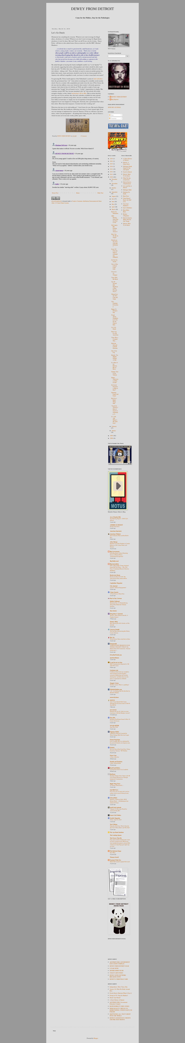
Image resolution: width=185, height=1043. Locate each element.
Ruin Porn (126, 196)
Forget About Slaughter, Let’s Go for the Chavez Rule (114, 320)
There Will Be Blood (114, 278)
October (114, 188)
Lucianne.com (114, 670)
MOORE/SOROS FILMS (117, 970)
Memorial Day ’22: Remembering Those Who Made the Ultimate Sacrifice (119, 604)
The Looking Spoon (115, 835)
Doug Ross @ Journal (116, 614)
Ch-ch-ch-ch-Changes (114, 273)
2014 (111, 166)
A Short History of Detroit (127, 159)
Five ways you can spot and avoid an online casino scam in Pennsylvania (119, 792)
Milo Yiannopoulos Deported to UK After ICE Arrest (119, 664)
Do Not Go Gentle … (114, 260)
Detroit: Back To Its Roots (126, 175)
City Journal (113, 586)
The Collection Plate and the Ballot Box (119, 536)
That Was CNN (114, 727)
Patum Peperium (115, 740)
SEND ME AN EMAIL (114, 107)
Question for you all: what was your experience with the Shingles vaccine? (120, 712)
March (114, 209)
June (113, 201)
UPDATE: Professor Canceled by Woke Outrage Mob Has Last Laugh (119, 734)
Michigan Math (127, 190)
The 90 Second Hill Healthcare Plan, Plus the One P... (114, 286)
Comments (113, 118)
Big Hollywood (114, 561)
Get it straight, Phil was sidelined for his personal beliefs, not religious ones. (120, 742)
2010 (111, 177)
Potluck (112, 748)
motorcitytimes (114, 697)
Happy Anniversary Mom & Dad (114, 380)
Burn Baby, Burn (126, 211)
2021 (111, 161)
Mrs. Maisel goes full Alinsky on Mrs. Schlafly (120, 624)
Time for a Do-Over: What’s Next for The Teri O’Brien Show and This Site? (120, 826)
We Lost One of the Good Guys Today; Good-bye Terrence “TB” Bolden (120, 750)
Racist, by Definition (114, 212)
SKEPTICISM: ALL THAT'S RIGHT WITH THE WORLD (120, 1015)
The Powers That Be (116, 838)
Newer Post (55, 193)
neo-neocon (113, 710)
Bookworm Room (115, 575)
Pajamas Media (114, 732)
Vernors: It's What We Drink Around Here (120, 990)
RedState (112, 774)
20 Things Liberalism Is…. (117, 785)
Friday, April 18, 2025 (116, 820)
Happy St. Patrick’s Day (114, 310)
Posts (111, 115)
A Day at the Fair (114, 757)
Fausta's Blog (114, 622)
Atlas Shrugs (113, 542)
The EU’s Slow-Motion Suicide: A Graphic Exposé (119, 616)
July (113, 199)
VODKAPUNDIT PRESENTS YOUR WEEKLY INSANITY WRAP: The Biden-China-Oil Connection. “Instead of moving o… (120, 647)
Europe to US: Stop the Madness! (119, 995)
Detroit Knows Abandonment (127, 183)
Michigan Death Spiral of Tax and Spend (127, 168)
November (114, 183)
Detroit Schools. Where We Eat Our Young (127, 219)
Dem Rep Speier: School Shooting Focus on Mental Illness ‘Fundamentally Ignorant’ (119, 554)
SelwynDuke (113, 798)
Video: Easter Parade (115, 763)
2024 (111, 158)
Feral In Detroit (127, 172)
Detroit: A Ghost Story (126, 163)
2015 (111, 164)
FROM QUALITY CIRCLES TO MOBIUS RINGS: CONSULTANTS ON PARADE (121, 1010)
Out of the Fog (114, 351)
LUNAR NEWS (114, 968)
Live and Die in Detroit (127, 187)
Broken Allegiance (126, 215)
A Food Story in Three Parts (117, 594)
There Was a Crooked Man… (114, 339)
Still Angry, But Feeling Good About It (114, 228)
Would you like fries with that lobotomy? (114, 243)
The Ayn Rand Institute (117, 832)
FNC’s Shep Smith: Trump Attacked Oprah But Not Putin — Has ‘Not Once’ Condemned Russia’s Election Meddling (119, 568)
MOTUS (112, 700)
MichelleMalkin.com (116, 689)
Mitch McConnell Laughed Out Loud (120, 861)
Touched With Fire (115, 860)
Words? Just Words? (115, 998)
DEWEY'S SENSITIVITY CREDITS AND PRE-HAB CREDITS (120, 1018)
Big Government (114, 551)
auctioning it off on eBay (79, 93)
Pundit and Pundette (116, 762)
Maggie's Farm (114, 683)
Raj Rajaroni (115, 99)
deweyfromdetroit (56, 201)
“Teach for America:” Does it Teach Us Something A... (114, 410)
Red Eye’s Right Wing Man (114, 400)
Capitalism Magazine (116, 583)
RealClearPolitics (115, 768)
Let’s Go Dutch (113, 328)
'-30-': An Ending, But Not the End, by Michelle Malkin (120, 691)
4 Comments (84, 136)
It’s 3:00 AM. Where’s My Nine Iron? (114, 420)
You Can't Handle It (126, 204)
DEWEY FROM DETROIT (92, 8)
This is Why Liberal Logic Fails (114, 266)
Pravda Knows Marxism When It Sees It (121, 993)
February (114, 426)
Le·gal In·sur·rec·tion (116, 662)
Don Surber (113, 611)
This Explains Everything (114, 304)
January (114, 430)
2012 (111, 172)
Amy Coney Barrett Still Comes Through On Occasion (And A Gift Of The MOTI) (120, 703)
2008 (111, 438)
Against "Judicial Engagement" (118, 587)
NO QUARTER (114, 726)
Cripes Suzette (114, 592)
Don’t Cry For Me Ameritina (114, 333)
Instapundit (113, 644)
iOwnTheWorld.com (116, 655)
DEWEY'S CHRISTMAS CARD (119, 979)
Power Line (113, 755)
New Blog (112, 852)
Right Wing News (115, 784)
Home (77, 193)
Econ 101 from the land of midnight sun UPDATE (114, 253)
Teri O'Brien (113, 824)
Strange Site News (114, 526)
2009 (111, 436)
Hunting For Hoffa (126, 193)
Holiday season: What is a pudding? (119, 685)
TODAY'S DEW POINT (116, 973)
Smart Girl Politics (115, 815)
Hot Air (112, 637)
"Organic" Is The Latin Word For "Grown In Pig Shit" (118, 809)
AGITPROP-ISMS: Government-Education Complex (119, 1003)
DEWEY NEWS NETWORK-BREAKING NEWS (118, 976)
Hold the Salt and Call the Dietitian (114, 345)
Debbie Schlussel (115, 601)
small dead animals (115, 807)
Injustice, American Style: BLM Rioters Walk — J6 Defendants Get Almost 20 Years (119, 801)
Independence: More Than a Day (118, 987)
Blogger (96, 1038)
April (113, 207)
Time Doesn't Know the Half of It (127, 199)
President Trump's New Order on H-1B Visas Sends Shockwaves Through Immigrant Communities (120, 777)
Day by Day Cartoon (116, 598)
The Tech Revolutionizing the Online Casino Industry (120, 632)
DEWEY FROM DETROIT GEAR (119, 966)
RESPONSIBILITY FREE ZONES (119, 1006)
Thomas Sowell (114, 857)
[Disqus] (77, 166)
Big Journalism (114, 564)
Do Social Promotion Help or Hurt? (114, 387)
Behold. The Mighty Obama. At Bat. (114, 357)
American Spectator (116, 531)
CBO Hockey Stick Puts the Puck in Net (114, 219)
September (114, 192)
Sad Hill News (114, 790)
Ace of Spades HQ (115, 517)
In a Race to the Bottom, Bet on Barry (114, 366)
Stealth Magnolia (115, 818)
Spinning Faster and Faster (114, 394)
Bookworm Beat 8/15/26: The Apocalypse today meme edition (118, 577)
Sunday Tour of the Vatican (114, 373)
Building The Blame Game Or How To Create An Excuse (120, 720)
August (114, 196)
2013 (111, 169)
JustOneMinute (114, 658)
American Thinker (115, 534)
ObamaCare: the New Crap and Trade (114, 296)
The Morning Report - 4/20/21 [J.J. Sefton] (119, 519)
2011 (111, 174)
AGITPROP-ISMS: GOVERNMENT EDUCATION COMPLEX (120, 963)
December (114, 179)
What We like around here (127, 179)
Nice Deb (112, 718)
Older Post (100, 193)
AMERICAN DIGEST (116, 525)
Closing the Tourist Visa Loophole (119, 769)
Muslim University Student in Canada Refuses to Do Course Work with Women (120, 545)
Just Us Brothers (127, 208)
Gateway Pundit (114, 629)
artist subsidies (98, 79)
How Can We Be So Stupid (114, 235)
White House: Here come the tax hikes (120, 639)
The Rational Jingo (115, 851)
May (113, 204)
